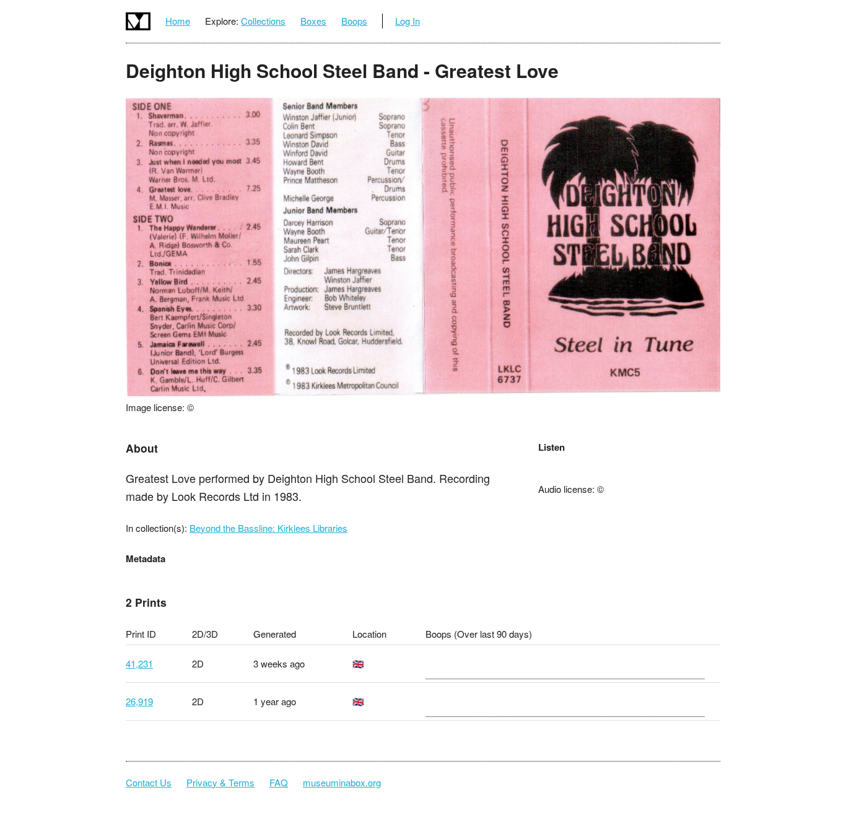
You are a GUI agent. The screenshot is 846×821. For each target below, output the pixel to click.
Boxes (313, 20)
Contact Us (149, 782)
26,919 (139, 701)
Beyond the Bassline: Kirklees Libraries (268, 527)
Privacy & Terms (220, 782)
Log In (407, 20)
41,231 (139, 663)
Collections (263, 20)
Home (177, 20)
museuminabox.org (342, 782)
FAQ (278, 782)
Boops (354, 20)
